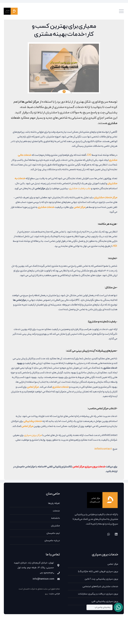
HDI (115, 246)
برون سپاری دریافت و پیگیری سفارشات (98, 593)
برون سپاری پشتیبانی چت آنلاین (101, 579)
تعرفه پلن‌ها (54, 503)
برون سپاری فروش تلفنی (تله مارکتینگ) (98, 571)
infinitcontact (103, 449)
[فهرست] (121, 11)
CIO (89, 155)
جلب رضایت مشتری (80, 188)
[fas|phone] (57, 573)
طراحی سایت (54, 593)
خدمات (56, 510)
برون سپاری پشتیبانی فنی (105, 601)
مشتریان (55, 525)
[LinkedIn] (116, 534)
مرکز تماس (113, 564)
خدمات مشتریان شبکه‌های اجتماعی (100, 586)
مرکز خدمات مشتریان (105, 197)
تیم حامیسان (53, 533)
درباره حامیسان (52, 540)
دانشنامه (55, 518)
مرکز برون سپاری (33, 435)
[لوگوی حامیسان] (11, 11)
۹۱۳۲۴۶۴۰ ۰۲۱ (47, 573)
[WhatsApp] (108, 534)
